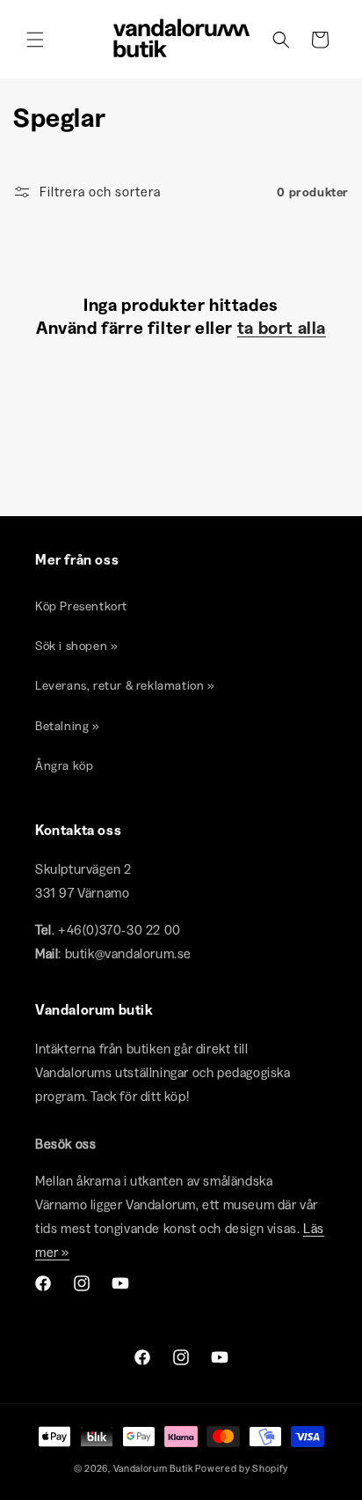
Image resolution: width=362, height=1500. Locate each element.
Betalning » (67, 726)
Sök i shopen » (76, 646)
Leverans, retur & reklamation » (125, 685)
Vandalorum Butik (153, 1468)
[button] (35, 39)
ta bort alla (281, 327)
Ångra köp (64, 765)
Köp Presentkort (81, 606)
